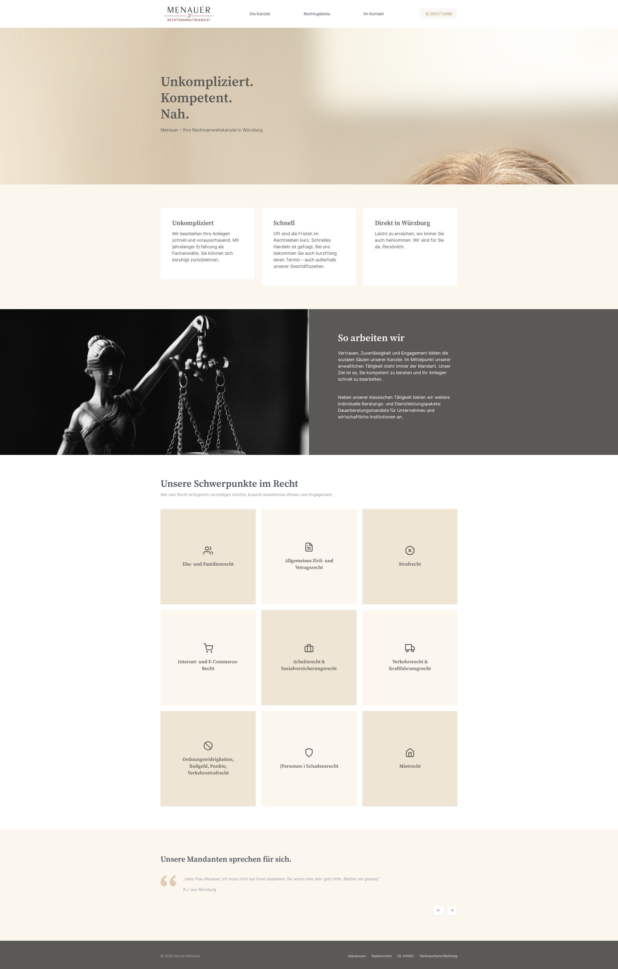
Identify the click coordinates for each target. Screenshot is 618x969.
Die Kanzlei (260, 13)
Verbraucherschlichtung (438, 956)
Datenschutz (382, 956)
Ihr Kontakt (374, 13)
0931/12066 (440, 13)
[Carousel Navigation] (309, 907)
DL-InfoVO (406, 956)
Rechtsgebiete (317, 13)
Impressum (357, 956)
